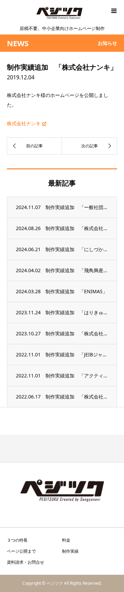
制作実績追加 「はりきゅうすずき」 (76, 312)
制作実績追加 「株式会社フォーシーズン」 (76, 396)
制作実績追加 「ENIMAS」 (76, 291)
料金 (66, 540)
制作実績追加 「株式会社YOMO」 (76, 228)
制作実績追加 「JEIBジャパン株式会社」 (76, 354)
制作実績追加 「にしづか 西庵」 (76, 249)
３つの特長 (17, 540)
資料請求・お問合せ (25, 562)
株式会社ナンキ (24, 123)
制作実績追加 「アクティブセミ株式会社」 (76, 375)
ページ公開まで (21, 551)
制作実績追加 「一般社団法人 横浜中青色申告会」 (76, 207)
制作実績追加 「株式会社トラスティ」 (76, 333)
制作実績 (70, 551)
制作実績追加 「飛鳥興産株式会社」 (76, 270)
